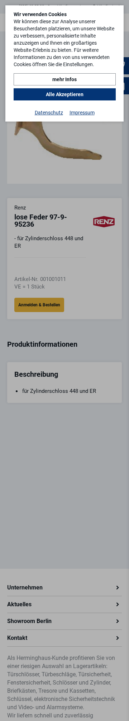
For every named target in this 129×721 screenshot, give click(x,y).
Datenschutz (49, 112)
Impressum (82, 112)
